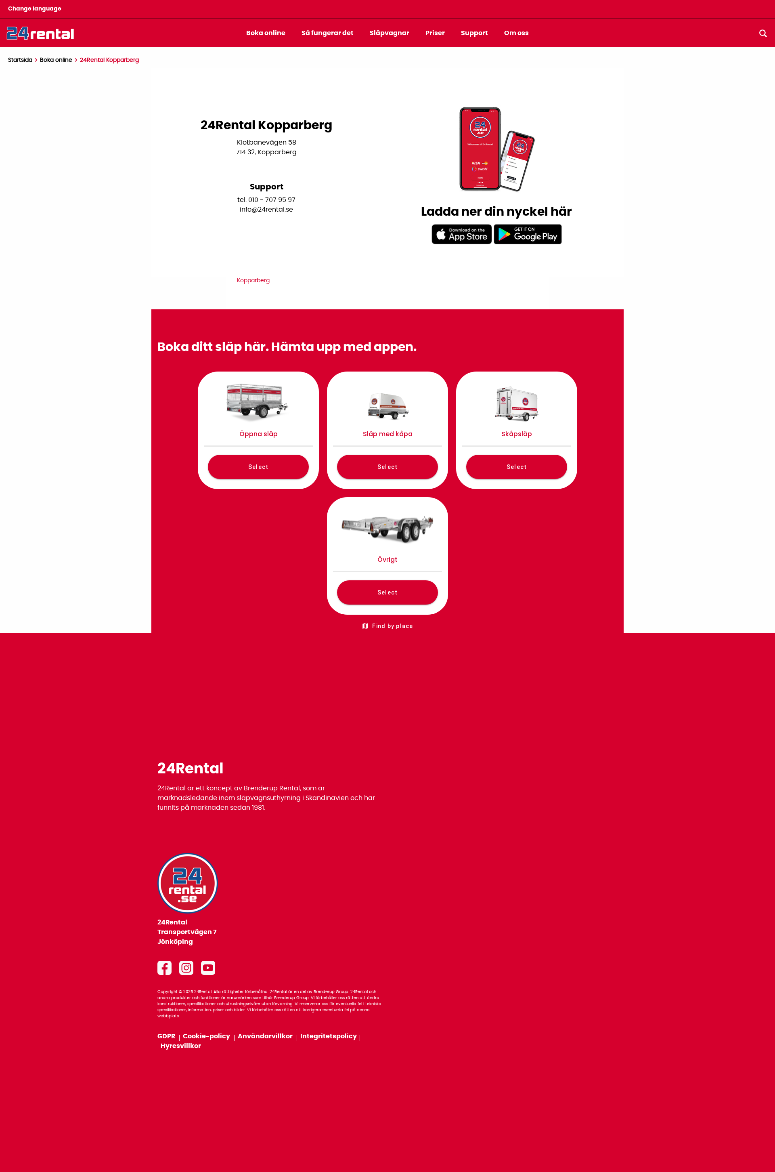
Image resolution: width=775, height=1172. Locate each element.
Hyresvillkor (181, 1046)
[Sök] (763, 33)
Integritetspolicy (328, 1036)
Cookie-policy (207, 1036)
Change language (34, 9)
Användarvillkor (266, 1036)
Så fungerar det (328, 33)
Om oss (516, 33)
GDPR (166, 1036)
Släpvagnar (389, 33)
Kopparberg (253, 281)
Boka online (265, 33)
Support (474, 33)
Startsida (20, 60)
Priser (435, 33)
